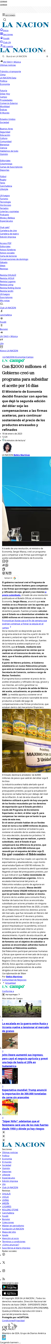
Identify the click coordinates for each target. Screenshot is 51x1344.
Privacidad (19, 1320)
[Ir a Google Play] (10, 1289)
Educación (5, 135)
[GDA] (9, 1330)
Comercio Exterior (9, 103)
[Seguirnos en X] (3, 1263)
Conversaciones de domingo (14, 259)
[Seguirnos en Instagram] (3, 1271)
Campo (3, 96)
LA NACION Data (8, 77)
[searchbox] (24, 56)
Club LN (7, 42)
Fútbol (3, 176)
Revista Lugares (8, 281)
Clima (2, 74)
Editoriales (5, 160)
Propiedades (6, 100)
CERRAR (3, 2)
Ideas (2, 265)
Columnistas (6, 163)
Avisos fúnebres (8, 249)
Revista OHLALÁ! (8, 275)
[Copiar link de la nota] (3, 569)
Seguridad (5, 131)
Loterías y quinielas (9, 211)
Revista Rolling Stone (10, 287)
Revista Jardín (6, 291)
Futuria (3, 90)
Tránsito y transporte (10, 71)
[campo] (13, 362)
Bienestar (4, 144)
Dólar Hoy (5, 93)
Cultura (3, 138)
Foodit (6, 38)
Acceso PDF (5, 243)
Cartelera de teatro (9, 233)
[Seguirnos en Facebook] (3, 1255)
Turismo (4, 198)
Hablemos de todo (9, 151)
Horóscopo (5, 205)
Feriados (4, 208)
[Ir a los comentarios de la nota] (6, 561)
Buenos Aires (6, 128)
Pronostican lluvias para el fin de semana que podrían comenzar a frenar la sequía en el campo (24, 624)
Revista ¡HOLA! (7, 278)
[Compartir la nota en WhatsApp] (6, 565)
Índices (3, 109)
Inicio (5, 30)
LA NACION (8, 357)
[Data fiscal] (4, 1339)
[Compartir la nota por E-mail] (10, 573)
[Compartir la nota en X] (6, 573)
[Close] (3, 1132)
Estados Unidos (7, 119)
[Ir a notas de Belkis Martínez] (25, 447)
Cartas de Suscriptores (11, 166)
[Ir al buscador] (4, 19)
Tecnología (5, 201)
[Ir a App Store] (10, 1295)
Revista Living (6, 284)
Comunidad (6, 141)
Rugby (3, 179)
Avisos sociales (7, 252)
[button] (25, 200)
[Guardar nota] (3, 561)
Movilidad (5, 106)
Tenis (2, 182)
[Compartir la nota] (3, 565)
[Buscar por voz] (47, 56)
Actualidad (10, 983)
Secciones (8, 34)
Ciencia (3, 147)
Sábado (3, 262)
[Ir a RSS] (3, 1279)
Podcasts (4, 214)
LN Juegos (5, 195)
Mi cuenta (8, 46)
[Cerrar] (44, 51)
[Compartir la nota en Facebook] (3, 573)
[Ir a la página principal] (25, 26)
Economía (19, 357)
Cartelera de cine (8, 230)
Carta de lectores (8, 256)
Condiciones (8, 1320)
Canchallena (6, 186)
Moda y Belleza (7, 217)
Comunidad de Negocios (14, 979)
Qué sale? (5, 227)
